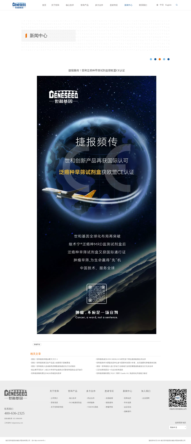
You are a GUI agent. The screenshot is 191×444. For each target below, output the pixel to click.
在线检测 (109, 398)
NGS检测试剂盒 (75, 402)
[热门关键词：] (176, 5)
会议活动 (127, 407)
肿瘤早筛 (37, 344)
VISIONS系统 (92, 407)
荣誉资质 (54, 402)
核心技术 (72, 398)
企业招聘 (145, 398)
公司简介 (54, 398)
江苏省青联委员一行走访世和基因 (109, 370)
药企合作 (91, 398)
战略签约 (127, 411)
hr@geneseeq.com (17, 423)
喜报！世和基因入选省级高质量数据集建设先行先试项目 (53, 366)
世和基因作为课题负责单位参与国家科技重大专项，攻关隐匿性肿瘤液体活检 (126, 363)
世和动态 (127, 398)
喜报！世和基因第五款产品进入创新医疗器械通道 (50, 363)
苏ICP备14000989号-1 (39, 440)
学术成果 (127, 402)
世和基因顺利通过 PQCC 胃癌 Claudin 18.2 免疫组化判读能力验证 (121, 373)
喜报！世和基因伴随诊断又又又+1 (44, 359)
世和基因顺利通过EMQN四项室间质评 (46, 373)
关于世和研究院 (57, 407)
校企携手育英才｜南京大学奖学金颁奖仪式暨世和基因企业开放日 (56, 370)
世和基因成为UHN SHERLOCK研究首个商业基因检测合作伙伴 (121, 359)
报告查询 (109, 402)
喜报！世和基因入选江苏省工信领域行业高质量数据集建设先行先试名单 (124, 366)
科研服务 (91, 402)
